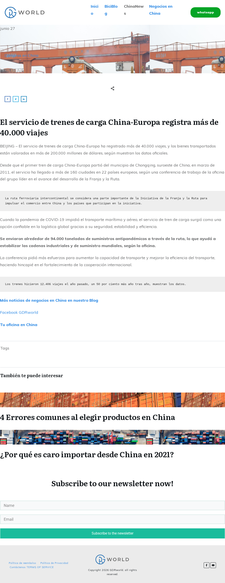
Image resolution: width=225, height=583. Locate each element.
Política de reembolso (22, 563)
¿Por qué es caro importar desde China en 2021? (112, 444)
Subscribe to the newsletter (112, 533)
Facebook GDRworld (19, 312)
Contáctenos (18, 567)
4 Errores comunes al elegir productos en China (112, 406)
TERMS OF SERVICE (40, 567)
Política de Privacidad (54, 563)
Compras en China (21, 55)
